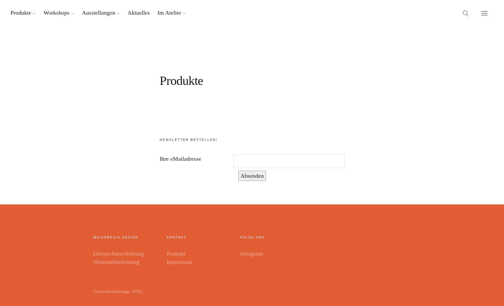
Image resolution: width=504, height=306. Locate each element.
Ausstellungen (98, 12)
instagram (251, 253)
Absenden (252, 176)
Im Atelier (169, 12)
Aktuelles (139, 12)
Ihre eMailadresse (180, 158)
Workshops (57, 12)
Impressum (179, 262)
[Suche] (466, 13)
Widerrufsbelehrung (116, 262)
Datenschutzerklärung (118, 253)
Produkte (20, 12)
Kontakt (176, 253)
